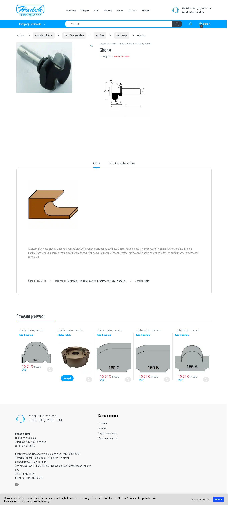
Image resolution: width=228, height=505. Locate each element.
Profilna (100, 35)
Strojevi (85, 10)
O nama (133, 10)
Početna (20, 35)
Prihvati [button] (218, 499)
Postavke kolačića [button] (201, 499)
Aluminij (108, 10)
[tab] (96, 165)
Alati (96, 10)
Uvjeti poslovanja (107, 433)
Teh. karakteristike (121, 163)
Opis (96, 163)
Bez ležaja (121, 35)
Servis (120, 10)
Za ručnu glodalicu (74, 35)
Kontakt (146, 10)
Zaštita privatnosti (108, 438)
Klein (146, 280)
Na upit (67, 378)
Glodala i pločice (43, 35)
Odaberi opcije (49, 369)
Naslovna (71, 10)
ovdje (47, 500)
